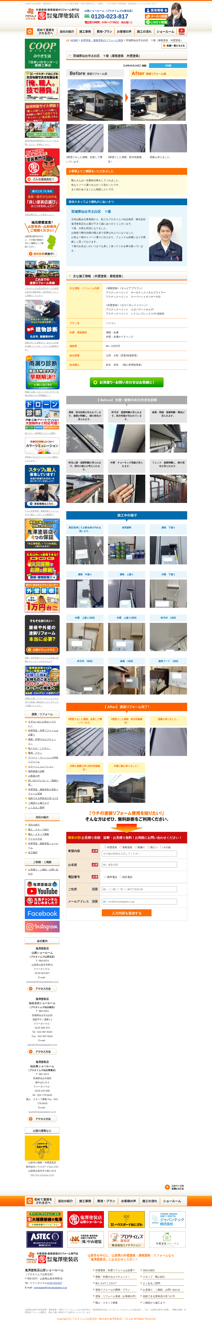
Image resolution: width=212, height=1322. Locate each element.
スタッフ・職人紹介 (154, 1276)
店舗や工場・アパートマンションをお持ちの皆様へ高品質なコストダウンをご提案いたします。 (42, 702)
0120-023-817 (54, 1283)
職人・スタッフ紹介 (38, 829)
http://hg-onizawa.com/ (42, 1175)
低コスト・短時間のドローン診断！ (41, 433)
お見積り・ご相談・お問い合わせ (161, 1289)
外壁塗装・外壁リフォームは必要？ (115, 1270)
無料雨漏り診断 (36, 771)
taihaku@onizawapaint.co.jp (42, 1044)
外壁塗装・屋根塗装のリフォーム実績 (102, 40)
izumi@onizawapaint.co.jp (42, 1111)
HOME (74, 40)
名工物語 (32, 852)
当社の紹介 (34, 824)
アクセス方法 (35, 839)
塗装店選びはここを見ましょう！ (40, 214)
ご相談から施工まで (38, 803)
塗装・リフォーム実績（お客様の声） (116, 1296)
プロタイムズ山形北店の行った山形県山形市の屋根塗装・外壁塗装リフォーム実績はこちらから (42, 292)
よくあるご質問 (36, 807)
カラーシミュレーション (41, 766)
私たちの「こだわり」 (39, 748)
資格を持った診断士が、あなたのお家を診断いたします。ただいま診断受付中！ (42, 346)
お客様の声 (34, 776)
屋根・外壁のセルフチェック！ (112, 1276)
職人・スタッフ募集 (38, 834)
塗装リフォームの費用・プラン (112, 1289)
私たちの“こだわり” (106, 1283)
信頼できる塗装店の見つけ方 (43, 798)
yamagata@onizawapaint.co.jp (42, 981)
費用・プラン (35, 753)
